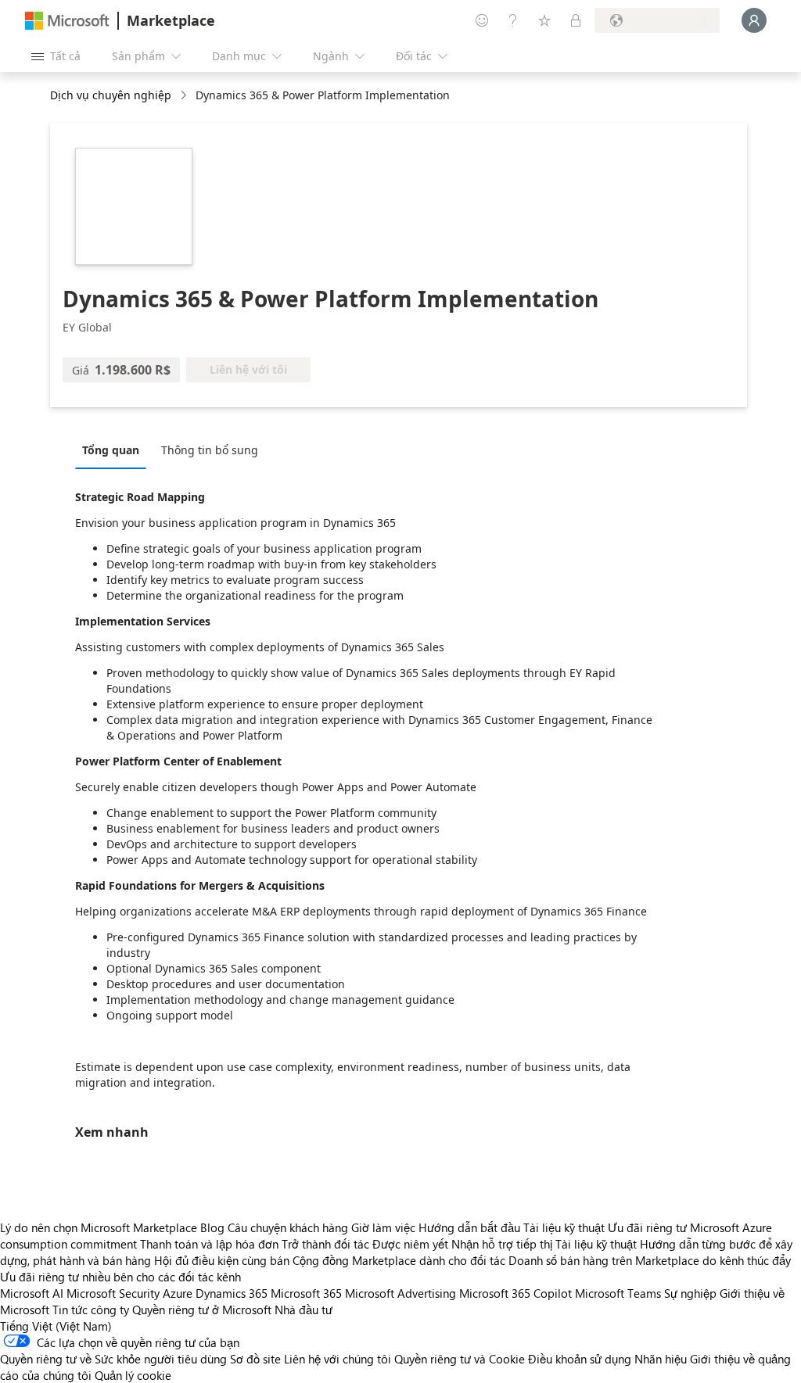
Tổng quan (110, 449)
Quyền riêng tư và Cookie (459, 1359)
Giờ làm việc (383, 1227)
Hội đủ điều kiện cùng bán (221, 1260)
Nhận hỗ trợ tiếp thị (501, 1244)
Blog (212, 1227)
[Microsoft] (67, 21)
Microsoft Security (113, 1293)
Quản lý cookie (133, 1375)
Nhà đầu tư (303, 1309)
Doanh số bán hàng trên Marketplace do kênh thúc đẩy (649, 1260)
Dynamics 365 (232, 1293)
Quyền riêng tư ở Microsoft (201, 1309)
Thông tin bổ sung (209, 449)
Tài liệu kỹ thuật (564, 1227)
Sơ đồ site (255, 1359)
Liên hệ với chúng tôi (337, 1359)
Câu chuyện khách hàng (288, 1227)
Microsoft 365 (306, 1293)
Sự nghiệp (690, 1293)
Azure (177, 1293)
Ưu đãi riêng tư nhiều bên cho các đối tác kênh (120, 1276)
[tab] (114, 449)
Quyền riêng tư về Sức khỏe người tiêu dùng (113, 1359)
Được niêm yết (410, 1244)
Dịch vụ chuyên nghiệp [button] (110, 95)
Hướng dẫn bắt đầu (469, 1227)
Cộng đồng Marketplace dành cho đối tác (399, 1260)
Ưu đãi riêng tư (647, 1227)
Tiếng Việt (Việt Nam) (56, 1326)
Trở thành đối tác (325, 1244)
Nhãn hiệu (660, 1359)
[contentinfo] (185, 96)
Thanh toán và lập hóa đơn (209, 1244)
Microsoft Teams (618, 1293)
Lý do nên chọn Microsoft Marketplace (98, 1227)
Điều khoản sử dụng (579, 1359)
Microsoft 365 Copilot (515, 1293)
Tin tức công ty (90, 1309)
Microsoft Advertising (400, 1293)
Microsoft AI (31, 1293)
